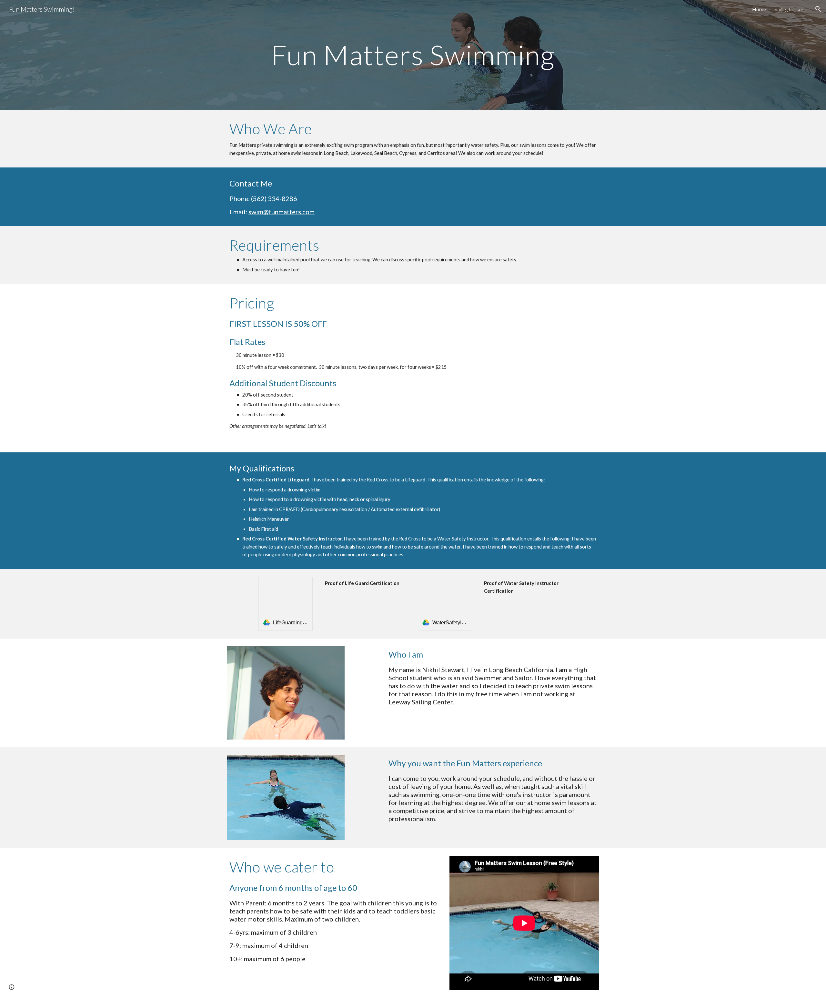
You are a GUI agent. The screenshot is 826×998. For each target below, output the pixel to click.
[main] (412, 54)
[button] (818, 9)
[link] (285, 604)
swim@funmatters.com (281, 212)
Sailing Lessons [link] (790, 9)
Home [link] (759, 9)
